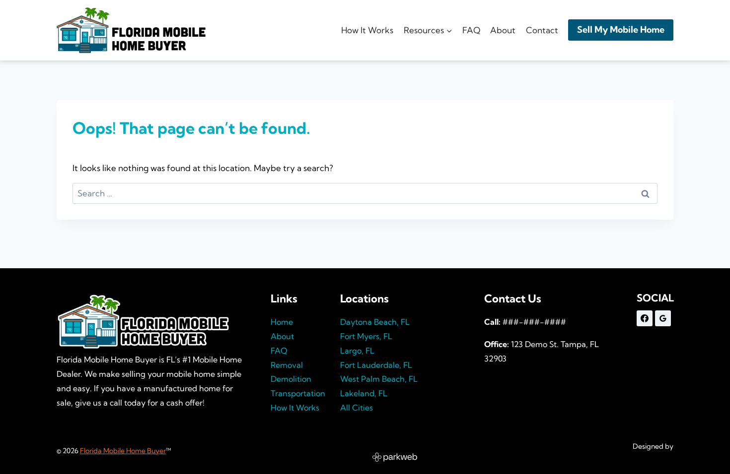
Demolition (291, 379)
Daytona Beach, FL (375, 322)
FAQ (471, 30)
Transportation (298, 393)
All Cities (356, 408)
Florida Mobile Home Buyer (123, 450)
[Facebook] (645, 318)
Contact (542, 30)
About (502, 30)
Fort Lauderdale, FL (376, 365)
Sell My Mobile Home (620, 29)
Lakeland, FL (363, 393)
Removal (287, 365)
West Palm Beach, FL (379, 379)
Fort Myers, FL (366, 336)
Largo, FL (357, 351)
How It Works (367, 30)
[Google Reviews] (663, 318)
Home (282, 322)
